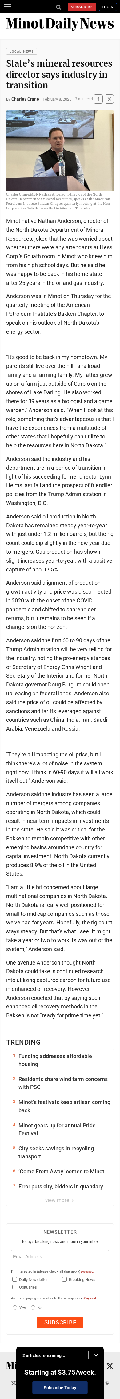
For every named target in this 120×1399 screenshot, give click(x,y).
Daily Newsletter (33, 1279)
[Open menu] (7, 6)
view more (57, 1200)
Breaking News (82, 1279)
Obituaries (28, 1287)
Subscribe (82, 7)
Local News (22, 52)
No (40, 1307)
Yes (22, 1307)
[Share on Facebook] (98, 99)
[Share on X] (109, 99)
